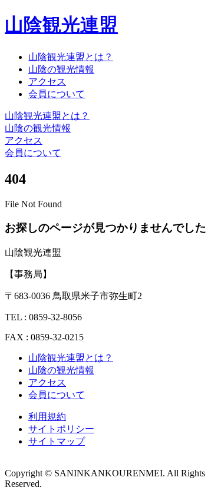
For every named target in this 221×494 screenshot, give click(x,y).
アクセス (47, 82)
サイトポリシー (61, 429)
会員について (56, 94)
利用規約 (47, 417)
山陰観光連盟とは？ (70, 57)
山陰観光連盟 (61, 24)
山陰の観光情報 (61, 69)
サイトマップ (56, 441)
